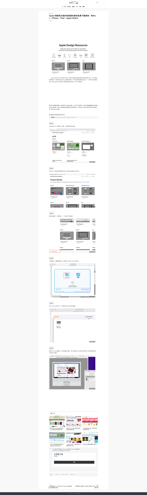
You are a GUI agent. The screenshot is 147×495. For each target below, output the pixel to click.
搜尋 (97, 2)
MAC (77, 6)
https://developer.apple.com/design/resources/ (65, 117)
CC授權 (58, 450)
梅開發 (83, 6)
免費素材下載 (73, 474)
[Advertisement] (73, 30)
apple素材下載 (56, 474)
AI (62, 6)
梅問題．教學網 (73, 2)
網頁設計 (73, 6)
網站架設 (68, 6)
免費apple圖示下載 (65, 474)
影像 (65, 6)
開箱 (80, 6)
